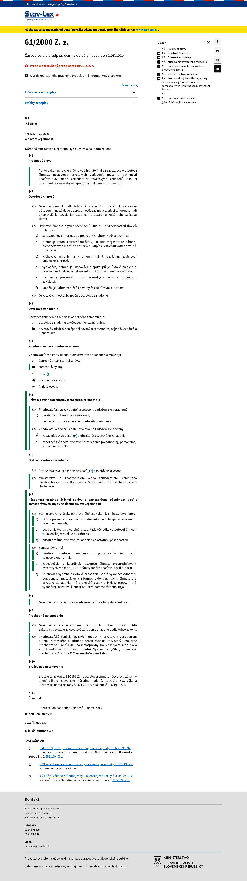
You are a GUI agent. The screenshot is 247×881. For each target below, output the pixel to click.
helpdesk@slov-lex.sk (37, 846)
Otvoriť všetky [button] (130, 85)
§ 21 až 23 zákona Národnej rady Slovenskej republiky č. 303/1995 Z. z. (86, 776)
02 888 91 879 (32, 829)
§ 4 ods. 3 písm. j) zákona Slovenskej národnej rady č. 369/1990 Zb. (85, 748)
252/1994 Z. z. (54, 756)
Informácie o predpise (40, 92)
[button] (208, 42)
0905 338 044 (32, 834)
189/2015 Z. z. (84, 66)
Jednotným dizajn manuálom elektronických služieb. (89, 866)
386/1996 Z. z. (121, 780)
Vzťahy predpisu (36, 103)
